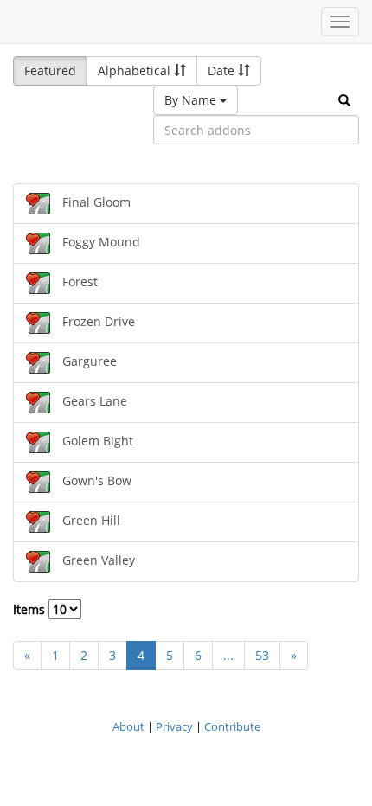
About (128, 726)
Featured (50, 70)
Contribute (232, 726)
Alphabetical (136, 70)
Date (223, 70)
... (228, 655)
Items (30, 609)
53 (262, 655)
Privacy (174, 726)
